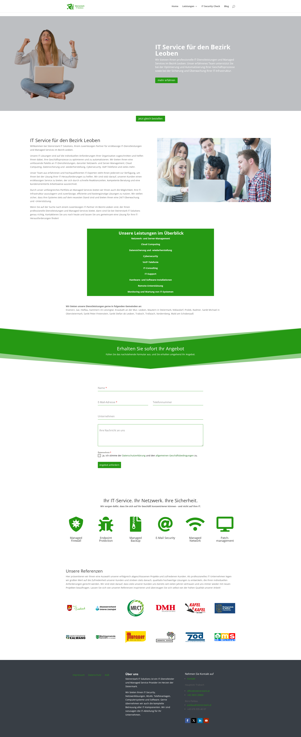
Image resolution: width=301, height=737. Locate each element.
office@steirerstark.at (198, 690)
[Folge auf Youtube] (206, 720)
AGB (107, 675)
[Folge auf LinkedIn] (200, 720)
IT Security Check (210, 6)
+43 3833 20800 (195, 694)
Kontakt (191, 678)
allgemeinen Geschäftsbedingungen (175, 455)
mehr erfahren (166, 80)
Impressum (79, 675)
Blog (226, 6)
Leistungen (188, 6)
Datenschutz (104, 452)
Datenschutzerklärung (133, 455)
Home (175, 6)
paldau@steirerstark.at (199, 704)
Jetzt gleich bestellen (150, 118)
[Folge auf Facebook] (187, 720)
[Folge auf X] (193, 720)
